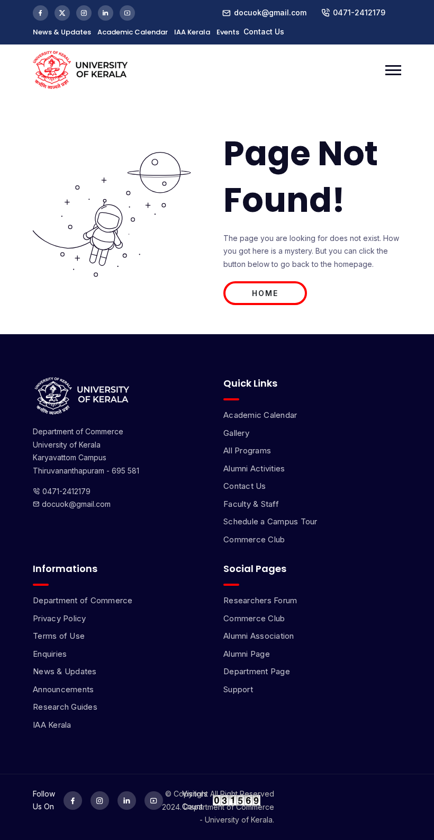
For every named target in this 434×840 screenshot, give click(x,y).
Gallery (236, 433)
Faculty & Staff (251, 504)
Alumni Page (246, 654)
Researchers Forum (260, 600)
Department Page (256, 671)
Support (238, 689)
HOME (265, 293)
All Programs (247, 450)
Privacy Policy (59, 618)
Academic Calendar (132, 32)
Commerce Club (254, 539)
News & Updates (62, 32)
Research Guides (65, 707)
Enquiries (50, 654)
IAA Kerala (192, 32)
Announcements (63, 689)
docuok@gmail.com (75, 503)
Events (227, 32)
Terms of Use (59, 636)
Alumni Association (258, 636)
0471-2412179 (359, 12)
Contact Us (263, 31)
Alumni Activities (254, 468)
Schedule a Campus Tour (270, 521)
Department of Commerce (83, 600)
